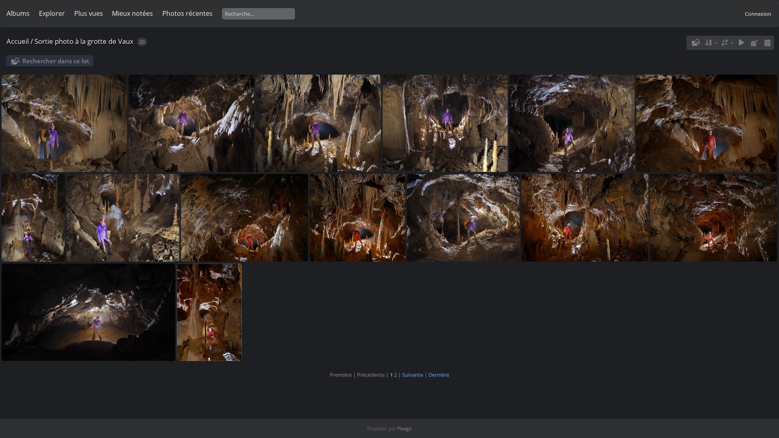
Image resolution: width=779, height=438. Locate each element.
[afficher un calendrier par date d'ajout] (754, 43)
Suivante (412, 374)
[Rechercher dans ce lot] (695, 42)
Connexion (758, 13)
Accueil (17, 41)
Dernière (438, 374)
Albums (18, 13)
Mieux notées (132, 13)
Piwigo (404, 428)
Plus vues (88, 13)
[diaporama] (742, 43)
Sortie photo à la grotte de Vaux (83, 41)
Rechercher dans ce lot (55, 61)
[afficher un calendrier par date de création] (767, 43)
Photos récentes (187, 13)
